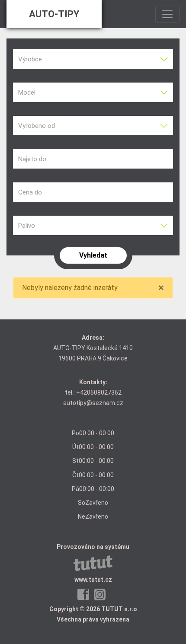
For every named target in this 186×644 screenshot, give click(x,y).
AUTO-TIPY (54, 14)
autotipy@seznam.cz (93, 402)
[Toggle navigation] (167, 14)
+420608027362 (99, 392)
